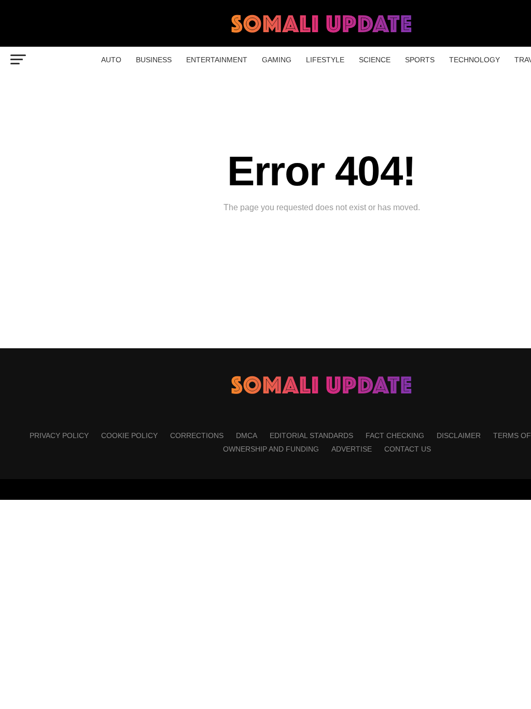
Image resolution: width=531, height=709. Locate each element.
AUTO (111, 60)
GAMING (276, 60)
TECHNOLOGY (474, 60)
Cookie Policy (129, 435)
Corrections (196, 435)
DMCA (246, 435)
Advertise (351, 449)
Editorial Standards (311, 435)
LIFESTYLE (325, 60)
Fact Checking (395, 435)
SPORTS (420, 60)
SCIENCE (374, 60)
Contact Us (407, 449)
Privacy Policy (59, 435)
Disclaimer (459, 435)
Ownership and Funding (271, 449)
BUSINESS (154, 60)
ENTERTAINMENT (216, 60)
